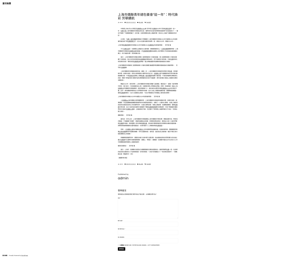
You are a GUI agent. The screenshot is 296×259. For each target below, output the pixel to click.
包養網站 (151, 45)
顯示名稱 (120, 220)
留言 (119, 198)
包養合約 (132, 76)
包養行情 (123, 31)
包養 (171, 59)
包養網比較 (132, 51)
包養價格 (142, 59)
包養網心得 (157, 73)
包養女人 (141, 129)
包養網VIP (121, 88)
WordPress (24, 255)
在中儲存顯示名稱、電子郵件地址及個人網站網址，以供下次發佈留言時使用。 (139, 245)
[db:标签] (148, 22)
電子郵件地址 (121, 229)
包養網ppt (125, 100)
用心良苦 (141, 22)
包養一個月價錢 (131, 39)
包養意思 (159, 126)
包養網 (123, 67)
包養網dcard (141, 29)
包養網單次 (131, 41)
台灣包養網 (164, 49)
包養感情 (126, 45)
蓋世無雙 (6, 3)
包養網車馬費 (147, 51)
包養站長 (167, 29)
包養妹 (154, 29)
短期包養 (144, 123)
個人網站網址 (121, 237)
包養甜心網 (129, 109)
